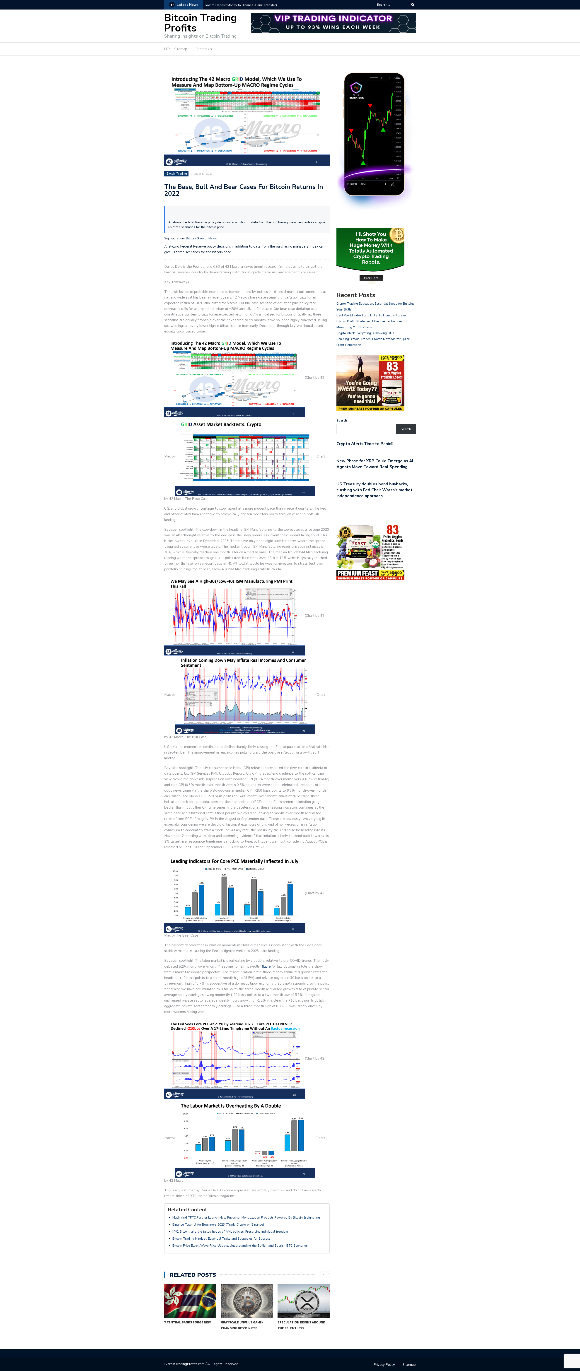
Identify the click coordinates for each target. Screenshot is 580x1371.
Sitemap (409, 1364)
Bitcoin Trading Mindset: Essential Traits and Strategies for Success (221, 1238)
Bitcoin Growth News (201, 238)
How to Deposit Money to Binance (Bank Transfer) (240, 5)
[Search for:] (390, 5)
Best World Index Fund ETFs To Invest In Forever (371, 315)
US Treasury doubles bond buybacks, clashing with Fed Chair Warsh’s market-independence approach (375, 490)
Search (341, 420)
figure (266, 966)
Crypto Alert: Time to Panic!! (364, 443)
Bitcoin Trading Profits (200, 23)
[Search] (412, 5)
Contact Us (204, 49)
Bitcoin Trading (177, 174)
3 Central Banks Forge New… (189, 1322)
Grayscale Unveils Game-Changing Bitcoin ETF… (242, 1325)
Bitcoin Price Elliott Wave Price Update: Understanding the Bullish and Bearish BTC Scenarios (240, 1245)
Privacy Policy (384, 1364)
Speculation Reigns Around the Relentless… (301, 1325)
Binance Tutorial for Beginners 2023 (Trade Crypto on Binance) (218, 1224)
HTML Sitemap (175, 49)
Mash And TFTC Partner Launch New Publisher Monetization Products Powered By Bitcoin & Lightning (246, 1217)
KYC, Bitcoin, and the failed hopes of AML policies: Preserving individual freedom (230, 1231)
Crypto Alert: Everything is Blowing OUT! (365, 333)
